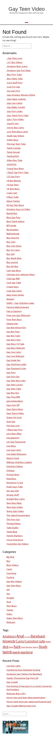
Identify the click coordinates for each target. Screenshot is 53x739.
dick (5, 646)
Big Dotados (12, 229)
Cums (20, 641)
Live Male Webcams (16, 454)
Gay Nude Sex (13, 360)
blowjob (9, 641)
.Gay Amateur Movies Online (20, 94)
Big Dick (10, 556)
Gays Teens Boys (14, 409)
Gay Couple (12, 682)
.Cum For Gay (13, 86)
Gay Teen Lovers (14, 384)
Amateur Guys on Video (18, 209)
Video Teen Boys (14, 618)
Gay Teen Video (26, 9)
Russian (28, 647)
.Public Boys (12, 139)
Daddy (48, 641)
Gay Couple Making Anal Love (21, 705)
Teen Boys (11, 605)
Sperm (35, 647)
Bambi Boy (11, 213)
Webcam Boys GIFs (16, 693)
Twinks (9, 609)
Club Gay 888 (13, 278)
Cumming (11, 573)
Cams (9, 569)
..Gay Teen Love (14, 58)
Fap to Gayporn (14, 311)
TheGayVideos (13, 523)
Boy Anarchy (12, 237)
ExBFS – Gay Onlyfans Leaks (20, 303)
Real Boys (11, 478)
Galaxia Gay (12, 323)
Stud (8, 601)
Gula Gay (10, 421)
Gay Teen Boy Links (16, 380)
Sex (8, 593)
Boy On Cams (13, 250)
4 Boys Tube (12, 196)
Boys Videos (12, 565)
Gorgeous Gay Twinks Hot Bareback (24, 674)
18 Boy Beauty (13, 180)
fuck (17, 646)
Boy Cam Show (13, 245)
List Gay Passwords (15, 441)
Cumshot (31, 641)
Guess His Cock (14, 417)
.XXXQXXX (11, 164)
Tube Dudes (12, 527)
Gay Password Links (16, 368)
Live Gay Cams (13, 450)
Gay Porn (11, 372)
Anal (20, 636)
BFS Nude (11, 225)
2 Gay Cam (11, 192)
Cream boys (12, 286)
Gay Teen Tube (13, 388)
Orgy (23, 647)
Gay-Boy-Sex (12, 392)
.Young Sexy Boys (15, 168)
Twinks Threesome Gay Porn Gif (22, 678)
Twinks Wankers (14, 535)
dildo (11, 647)
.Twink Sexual (13, 152)
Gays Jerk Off (13, 405)
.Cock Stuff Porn (14, 82)
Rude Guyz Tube (14, 486)
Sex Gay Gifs (12, 490)
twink (7, 651)
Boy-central (12, 262)
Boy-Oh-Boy (12, 266)
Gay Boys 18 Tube (15, 343)
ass (25, 637)
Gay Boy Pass (13, 331)
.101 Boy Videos (14, 62)
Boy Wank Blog (13, 258)
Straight (10, 597)
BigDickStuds (12, 233)
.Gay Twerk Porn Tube (17, 115)
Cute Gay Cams (14, 290)
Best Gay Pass (13, 217)
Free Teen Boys (14, 319)
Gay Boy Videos (14, 581)
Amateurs (9, 636)
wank (16, 652)
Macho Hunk (12, 458)
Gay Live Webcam (15, 356)
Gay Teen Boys (13, 585)
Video (9, 614)
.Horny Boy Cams (15, 127)
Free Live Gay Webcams (18, 315)
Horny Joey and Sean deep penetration (25, 697)
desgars (10, 299)
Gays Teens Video (15, 413)
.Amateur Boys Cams (17, 66)
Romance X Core (14, 482)
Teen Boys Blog (13, 503)
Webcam (10, 622)
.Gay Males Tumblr (15, 107)
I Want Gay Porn (14, 429)
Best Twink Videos (15, 221)
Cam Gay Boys (13, 270)
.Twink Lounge (13, 148)
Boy (8, 560)
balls (28, 637)
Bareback (38, 636)
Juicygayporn (12, 437)
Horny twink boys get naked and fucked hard (28, 701)
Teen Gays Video (14, 507)
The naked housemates (18, 515)
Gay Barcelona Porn (16, 327)
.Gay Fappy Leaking (16, 99)
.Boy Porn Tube (14, 74)
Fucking (10, 577)
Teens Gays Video (15, 511)
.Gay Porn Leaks (14, 111)
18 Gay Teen (12, 184)
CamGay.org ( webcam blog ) (20, 274)
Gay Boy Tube (13, 335)
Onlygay (10, 470)
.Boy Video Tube (14, 78)
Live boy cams (13, 665)
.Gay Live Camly (14, 103)
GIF (8, 589)
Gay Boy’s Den (13, 339)
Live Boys (11, 445)
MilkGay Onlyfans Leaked (19, 462)
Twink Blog (11, 531)
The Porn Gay (13, 519)
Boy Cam (10, 241)
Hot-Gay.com (13, 425)
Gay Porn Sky (13, 376)
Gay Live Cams (13, 352)
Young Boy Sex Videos (17, 543)
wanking (26, 652)
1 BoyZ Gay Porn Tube (17, 172)
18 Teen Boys (13, 188)
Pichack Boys (12, 474)
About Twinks (13, 201)
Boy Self (10, 254)
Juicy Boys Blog (13, 433)
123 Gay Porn (13, 176)
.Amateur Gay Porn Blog (18, 70)
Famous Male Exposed (17, 307)
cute (41, 641)
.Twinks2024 (12, 156)
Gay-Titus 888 (13, 396)
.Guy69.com (12, 123)
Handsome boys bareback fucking (23, 669)
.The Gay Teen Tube (16, 143)
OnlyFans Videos (14, 466)
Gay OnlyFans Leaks (16, 364)
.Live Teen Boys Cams (17, 131)
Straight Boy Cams (15, 498)
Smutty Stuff (12, 494)
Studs (43, 646)
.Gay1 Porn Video (15, 119)
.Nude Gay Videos (15, 135)
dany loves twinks (15, 294)
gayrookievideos (14, 401)
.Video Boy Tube (14, 160)
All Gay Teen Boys (15, 205)
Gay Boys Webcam (15, 347)
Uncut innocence (14, 539)
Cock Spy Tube (13, 282)
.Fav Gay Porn (13, 90)
